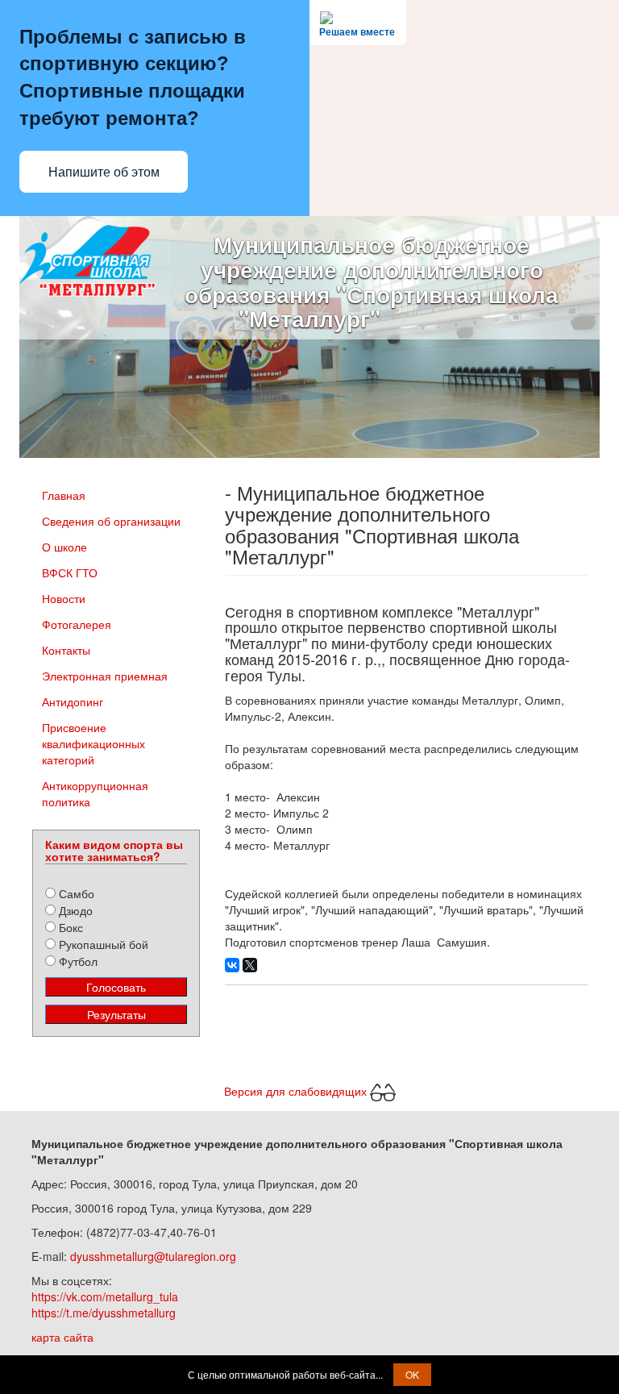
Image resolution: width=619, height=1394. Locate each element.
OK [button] (412, 1374)
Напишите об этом (104, 172)
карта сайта (62, 1337)
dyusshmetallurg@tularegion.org (153, 1256)
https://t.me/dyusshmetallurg (103, 1313)
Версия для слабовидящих (297, 1090)
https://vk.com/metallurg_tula (104, 1296)
